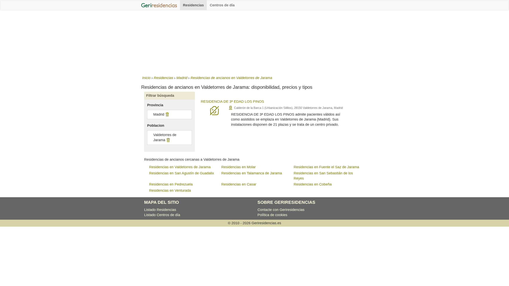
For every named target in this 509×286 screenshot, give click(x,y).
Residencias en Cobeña (313, 184)
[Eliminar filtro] (166, 114)
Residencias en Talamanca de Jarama (251, 173)
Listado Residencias (160, 210)
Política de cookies (272, 215)
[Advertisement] (254, 42)
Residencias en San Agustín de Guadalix (181, 173)
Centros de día (222, 5)
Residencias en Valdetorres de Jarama (180, 167)
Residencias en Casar (238, 184)
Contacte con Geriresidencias (280, 210)
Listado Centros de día (162, 215)
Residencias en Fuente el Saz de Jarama (326, 167)
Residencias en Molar (238, 167)
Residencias (193, 5)
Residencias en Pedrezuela (171, 184)
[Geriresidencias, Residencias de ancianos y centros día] (159, 5)
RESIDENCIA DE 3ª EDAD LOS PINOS (232, 101)
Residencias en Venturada (170, 190)
